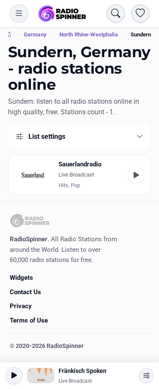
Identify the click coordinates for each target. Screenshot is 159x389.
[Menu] (19, 13)
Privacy (21, 306)
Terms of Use (29, 320)
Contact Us (25, 292)
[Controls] (146, 375)
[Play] (136, 175)
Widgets (21, 277)
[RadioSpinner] (62, 13)
